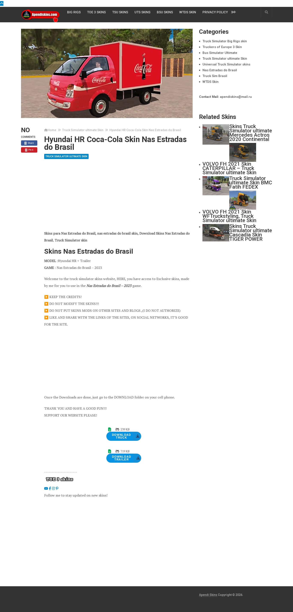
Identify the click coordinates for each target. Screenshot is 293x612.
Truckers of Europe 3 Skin (222, 47)
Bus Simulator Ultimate (219, 53)
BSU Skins (165, 12)
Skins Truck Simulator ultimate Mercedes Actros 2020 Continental (250, 132)
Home (52, 130)
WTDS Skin (187, 12)
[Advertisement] (118, 198)
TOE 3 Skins (96, 12)
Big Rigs (74, 12)
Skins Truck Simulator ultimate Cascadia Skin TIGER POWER (250, 232)
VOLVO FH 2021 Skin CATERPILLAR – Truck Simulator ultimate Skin (229, 168)
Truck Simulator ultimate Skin (82, 130)
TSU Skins (120, 12)
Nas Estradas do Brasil (219, 70)
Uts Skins (142, 12)
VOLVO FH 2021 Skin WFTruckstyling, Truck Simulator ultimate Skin (229, 216)
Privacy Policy (215, 12)
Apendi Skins (208, 595)
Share (30, 143)
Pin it (30, 149)
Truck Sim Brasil (214, 76)
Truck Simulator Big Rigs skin (224, 41)
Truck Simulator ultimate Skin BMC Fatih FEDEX (250, 182)
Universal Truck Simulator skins (226, 64)
